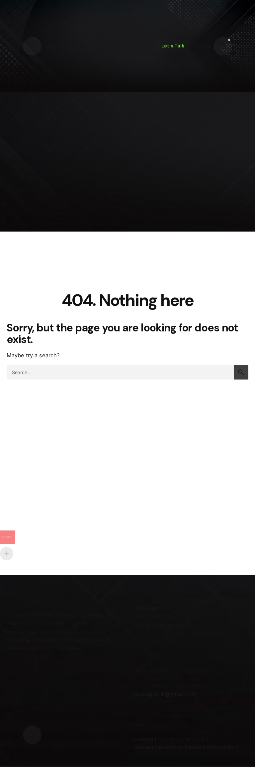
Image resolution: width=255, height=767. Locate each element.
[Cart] (222, 46)
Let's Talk (172, 45)
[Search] (32, 735)
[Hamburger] (32, 46)
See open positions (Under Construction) (186, 747)
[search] (241, 372)
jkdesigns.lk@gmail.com (165, 694)
